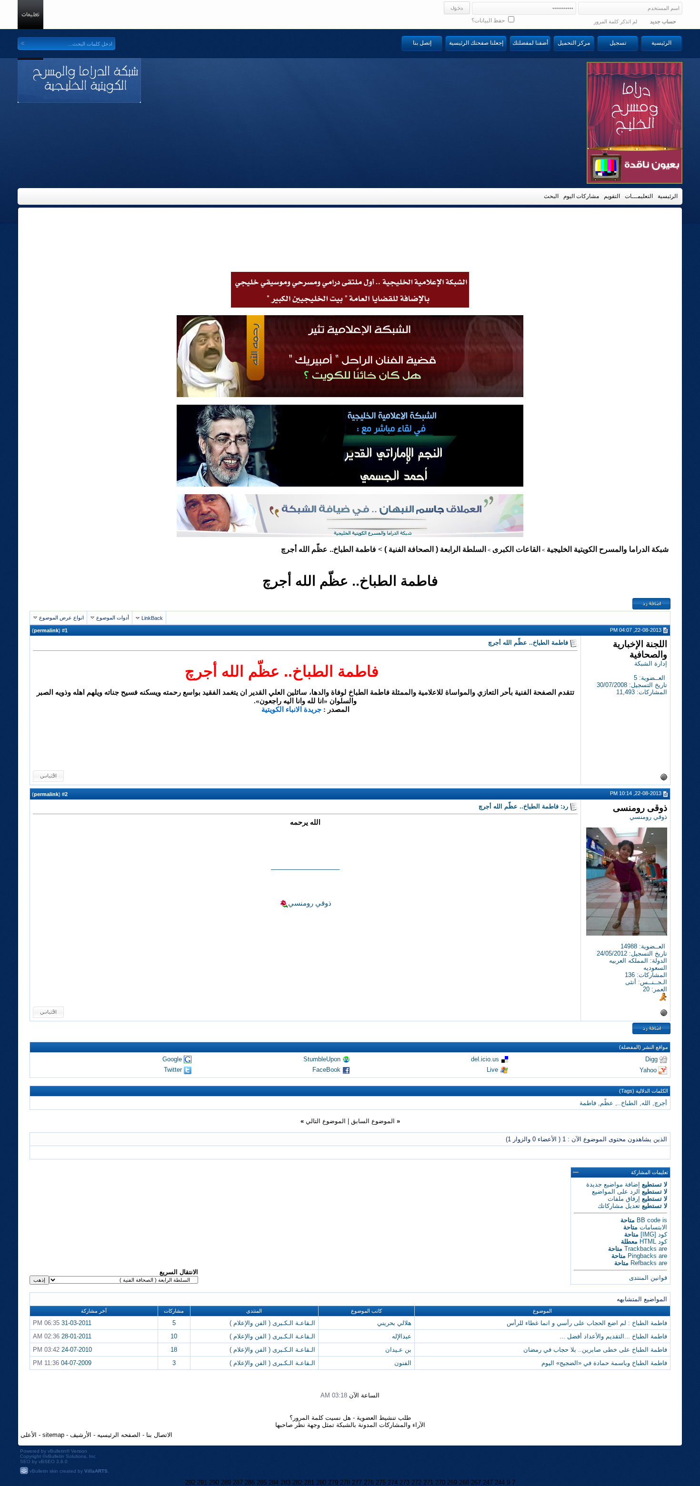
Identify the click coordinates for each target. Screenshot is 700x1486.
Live (492, 1069)
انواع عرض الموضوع (61, 617)
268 (464, 1482)
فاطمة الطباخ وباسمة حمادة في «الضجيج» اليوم (604, 1362)
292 (190, 1482)
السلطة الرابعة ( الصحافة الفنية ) (435, 549)
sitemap (53, 1434)
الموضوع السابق (373, 1121)
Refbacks (643, 1263)
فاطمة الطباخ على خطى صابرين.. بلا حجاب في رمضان (595, 1349)
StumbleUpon (321, 1059)
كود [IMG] (653, 1234)
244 (500, 1482)
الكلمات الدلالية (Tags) (643, 1091)
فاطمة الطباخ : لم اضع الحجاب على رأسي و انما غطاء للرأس (587, 1322)
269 (452, 1482)
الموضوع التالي (326, 1121)
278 (345, 1482)
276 (369, 1482)
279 (333, 1482)
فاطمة (588, 1103)
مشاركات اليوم (581, 196)
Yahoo (648, 1070)
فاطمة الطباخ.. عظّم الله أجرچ (350, 580)
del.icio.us (485, 1059)
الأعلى (28, 1434)
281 (309, 1482)
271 (428, 1482)
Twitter (173, 1069)
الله (645, 1103)
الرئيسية (661, 43)
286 (250, 1482)
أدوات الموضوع (112, 617)
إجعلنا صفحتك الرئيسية (476, 43)
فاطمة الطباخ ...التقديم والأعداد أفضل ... (613, 1336)
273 (405, 1482)
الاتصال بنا (159, 1434)
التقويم (612, 196)
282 (297, 1482)
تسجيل (618, 43)
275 (381, 1482)
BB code (648, 1220)
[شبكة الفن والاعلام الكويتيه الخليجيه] (350, 395)
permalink (46, 630)
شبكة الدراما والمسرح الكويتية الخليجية (608, 549)
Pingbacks (642, 1255)
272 (416, 1482)
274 (393, 1482)
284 (274, 1482)
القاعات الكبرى (516, 549)
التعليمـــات (639, 196)
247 (488, 1482)
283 (285, 1482)
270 (440, 1482)
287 (238, 1482)
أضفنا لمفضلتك (530, 43)
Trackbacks (640, 1248)
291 (202, 1482)
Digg (651, 1059)
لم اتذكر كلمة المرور (615, 21)
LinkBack (152, 618)
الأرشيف (80, 1434)
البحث (551, 196)
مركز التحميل (574, 43)
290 (214, 1482)
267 (476, 1482)
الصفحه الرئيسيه (118, 1434)
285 (262, 1482)
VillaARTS (96, 1471)
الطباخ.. (627, 1103)
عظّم (606, 1103)
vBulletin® (59, 1451)
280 (321, 1482)
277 (357, 1482)
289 (226, 1482)
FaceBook (326, 1069)
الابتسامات (653, 1227)
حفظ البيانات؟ (488, 20)
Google (172, 1059)
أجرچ (660, 1103)
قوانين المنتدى (648, 1277)
